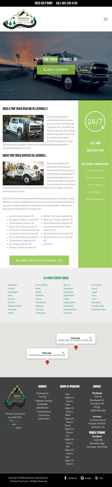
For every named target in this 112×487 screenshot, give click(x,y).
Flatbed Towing (44, 400)
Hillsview (40, 305)
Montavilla (96, 302)
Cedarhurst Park (98, 309)
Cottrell (11, 299)
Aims (10, 295)
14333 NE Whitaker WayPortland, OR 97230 (97, 443)
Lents (94, 299)
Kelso (38, 288)
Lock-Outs (43, 415)
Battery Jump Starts (95, 199)
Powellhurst (69, 295)
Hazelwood (68, 292)
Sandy (38, 292)
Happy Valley (69, 302)
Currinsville (96, 285)
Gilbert (67, 299)
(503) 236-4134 (95, 150)
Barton (67, 285)
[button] (47, 362)
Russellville (69, 305)
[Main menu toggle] (105, 19)
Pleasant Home (14, 305)
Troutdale (12, 309)
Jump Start (44, 418)
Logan (94, 292)
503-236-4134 (69, 3)
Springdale (13, 292)
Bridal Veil (12, 285)
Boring (39, 299)
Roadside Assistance (95, 177)
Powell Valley (41, 285)
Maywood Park (70, 309)
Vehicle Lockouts (95, 184)
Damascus (68, 288)
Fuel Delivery (95, 192)
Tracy (93, 295)
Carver (94, 288)
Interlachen (41, 302)
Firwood (39, 309)
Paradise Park (97, 305)
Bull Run (11, 302)
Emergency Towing (95, 170)
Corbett (11, 288)
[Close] (63, 352)
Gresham (40, 295)
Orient (11, 312)
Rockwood (40, 312)
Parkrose (68, 312)
